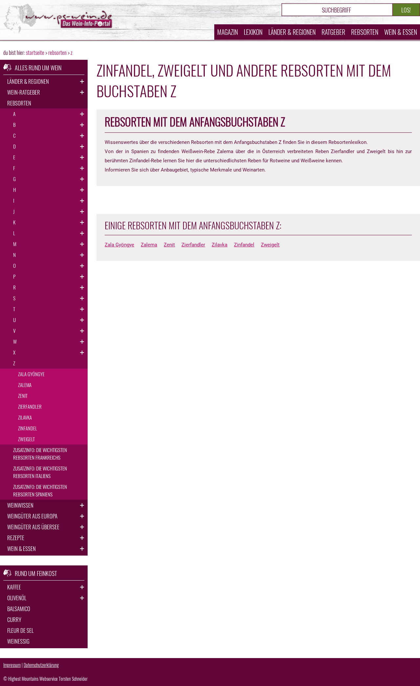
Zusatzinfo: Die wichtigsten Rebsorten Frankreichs (40, 453)
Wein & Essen (400, 32)
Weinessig (18, 641)
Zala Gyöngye (119, 245)
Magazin (227, 32)
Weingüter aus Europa (32, 516)
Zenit (169, 245)
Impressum (12, 664)
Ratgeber (333, 32)
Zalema (149, 245)
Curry (14, 619)
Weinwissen (20, 505)
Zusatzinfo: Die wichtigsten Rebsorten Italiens (40, 472)
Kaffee (14, 587)
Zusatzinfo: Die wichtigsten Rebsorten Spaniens (40, 490)
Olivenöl (16, 598)
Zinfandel (244, 245)
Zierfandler (193, 245)
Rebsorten (364, 32)
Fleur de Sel (20, 630)
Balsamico (18, 609)
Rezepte (15, 538)
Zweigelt (270, 245)
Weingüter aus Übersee (33, 527)
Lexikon (253, 32)
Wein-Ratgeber (23, 92)
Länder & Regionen (292, 32)
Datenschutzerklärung (41, 664)
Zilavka (219, 245)
